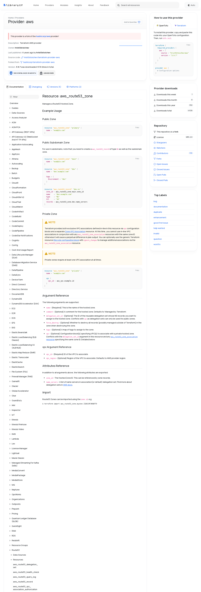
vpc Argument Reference (56, 347)
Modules (64, 5)
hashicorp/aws (43, 36)
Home (36, 5)
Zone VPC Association (75, 231)
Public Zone (49, 119)
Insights (78, 5)
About (91, 5)
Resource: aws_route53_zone (67, 96)
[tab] (15, 86)
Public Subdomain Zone (56, 142)
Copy (137, 127)
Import (46, 392)
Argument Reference (55, 295)
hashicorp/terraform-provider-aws (39, 62)
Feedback (104, 5)
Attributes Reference (55, 366)
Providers (49, 5)
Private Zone (49, 213)
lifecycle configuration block (66, 240)
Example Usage (52, 111)
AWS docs (67, 385)
